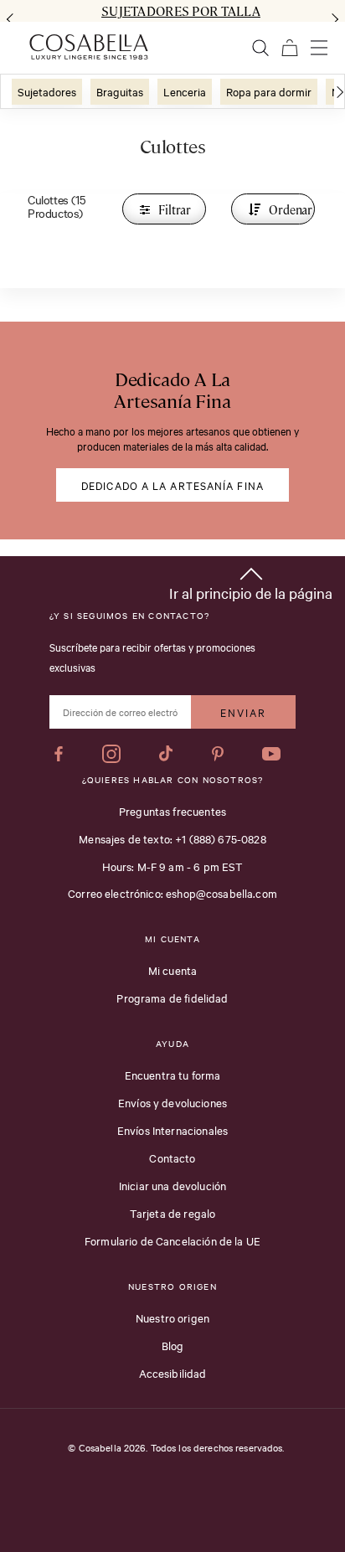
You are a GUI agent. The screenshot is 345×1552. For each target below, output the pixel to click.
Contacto (172, 1157)
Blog (173, 1345)
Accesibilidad (173, 1372)
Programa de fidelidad (172, 997)
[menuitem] (47, 92)
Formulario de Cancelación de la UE (172, 1240)
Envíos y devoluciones (172, 1102)
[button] (250, 581)
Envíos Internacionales (172, 1129)
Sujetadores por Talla (180, 11)
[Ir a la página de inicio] (89, 46)
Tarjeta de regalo (173, 1212)
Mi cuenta (172, 969)
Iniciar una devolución (172, 1185)
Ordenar (290, 209)
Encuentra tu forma (173, 1074)
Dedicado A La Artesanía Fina (172, 484)
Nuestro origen (172, 1317)
